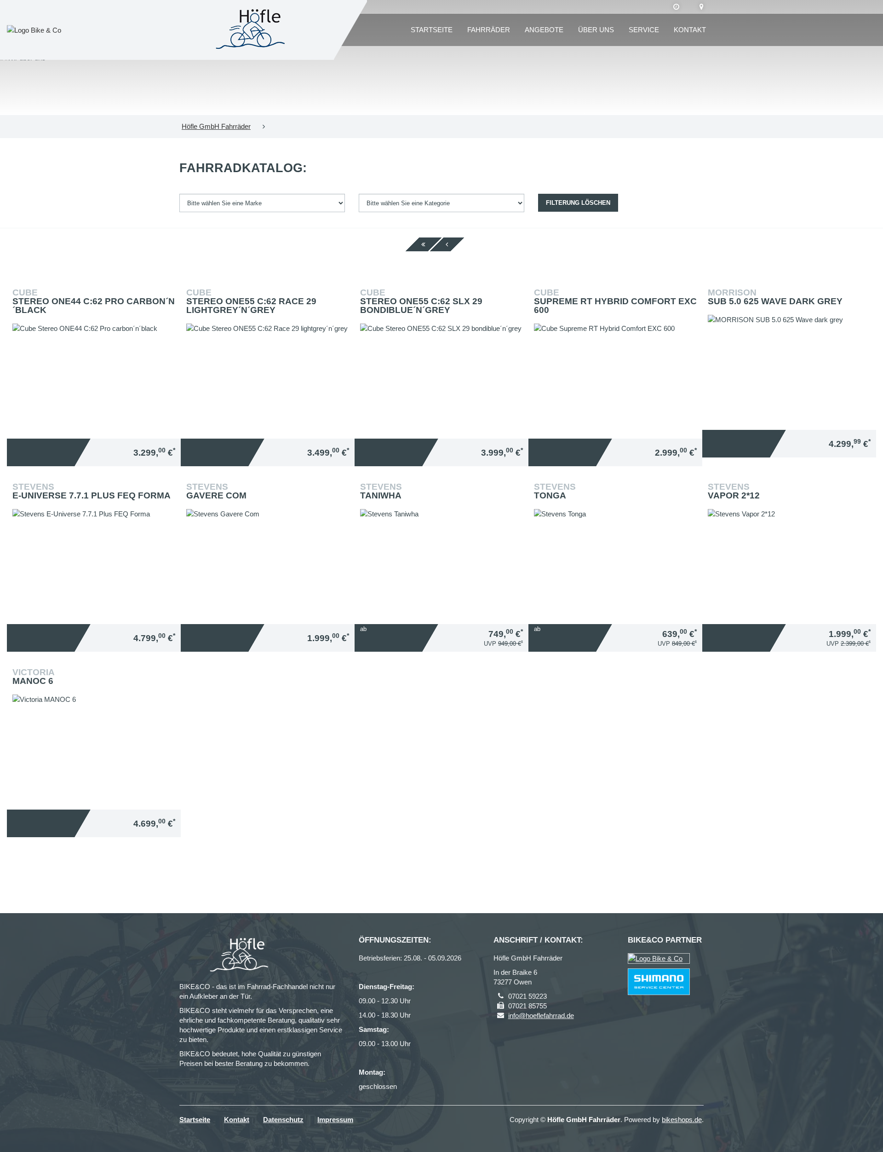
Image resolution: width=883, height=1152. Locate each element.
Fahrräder (488, 30)
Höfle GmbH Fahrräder (216, 126)
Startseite (432, 30)
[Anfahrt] (702, 7)
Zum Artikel (96, 340)
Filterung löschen (578, 202)
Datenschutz (283, 1119)
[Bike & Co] (659, 958)
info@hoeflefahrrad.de (541, 1015)
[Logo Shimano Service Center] (659, 981)
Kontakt (690, 30)
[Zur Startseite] (253, 30)
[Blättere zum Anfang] (423, 244)
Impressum (335, 1119)
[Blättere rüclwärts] (447, 244)
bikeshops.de (682, 1119)
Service (644, 30)
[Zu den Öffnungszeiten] (676, 7)
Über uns (596, 30)
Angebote (544, 30)
